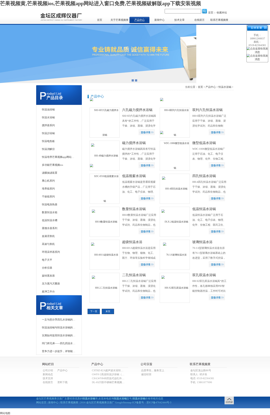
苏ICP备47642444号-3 (158, 402)
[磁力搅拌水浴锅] (104, 155)
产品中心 (139, 19)
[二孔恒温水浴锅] (104, 287)
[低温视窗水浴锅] (105, 188)
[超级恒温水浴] (104, 254)
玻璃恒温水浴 (202, 242)
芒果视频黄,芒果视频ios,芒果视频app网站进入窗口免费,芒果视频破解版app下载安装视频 (100, 3)
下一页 (93, 311)
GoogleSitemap (123, 402)
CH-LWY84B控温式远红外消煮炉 (110, 378)
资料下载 (62, 382)
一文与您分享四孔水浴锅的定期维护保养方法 (59, 319)
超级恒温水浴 (132, 242)
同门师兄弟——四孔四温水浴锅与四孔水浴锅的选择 (59, 343)
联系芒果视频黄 (219, 19)
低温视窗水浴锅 (134, 176)
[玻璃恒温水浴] (175, 254)
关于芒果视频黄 (119, 19)
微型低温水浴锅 (204, 143)
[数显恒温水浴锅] (104, 221)
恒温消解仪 (48, 149)
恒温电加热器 (49, 204)
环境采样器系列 (51, 251)
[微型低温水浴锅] (175, 155)
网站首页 (41, 402)
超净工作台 (48, 291)
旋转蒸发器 (48, 275)
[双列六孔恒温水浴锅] (175, 122)
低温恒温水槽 (49, 220)
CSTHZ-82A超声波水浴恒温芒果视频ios (114, 370)
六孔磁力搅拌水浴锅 (137, 110)
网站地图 (5, 413)
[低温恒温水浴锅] (174, 221)
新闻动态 (48, 374)
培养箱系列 (48, 188)
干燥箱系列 (48, 196)
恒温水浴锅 (48, 117)
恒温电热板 (48, 141)
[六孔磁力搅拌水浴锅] (105, 122)
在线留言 (199, 19)
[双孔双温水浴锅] (174, 287)
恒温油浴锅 (48, 109)
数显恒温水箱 (49, 212)
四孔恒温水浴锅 (204, 176)
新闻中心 (159, 19)
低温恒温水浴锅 (204, 209)
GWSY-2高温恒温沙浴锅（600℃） (111, 374)
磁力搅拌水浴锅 (134, 143)
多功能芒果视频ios (52, 164)
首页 (210, 12)
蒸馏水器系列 (49, 228)
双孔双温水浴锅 (204, 275)
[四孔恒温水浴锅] (175, 188)
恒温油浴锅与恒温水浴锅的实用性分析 (59, 327)
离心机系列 (48, 180)
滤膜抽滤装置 (49, 172)
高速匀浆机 (48, 244)
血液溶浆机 (48, 236)
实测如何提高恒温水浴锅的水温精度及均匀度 (59, 335)
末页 (108, 311)
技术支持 (48, 378)
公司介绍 (48, 370)
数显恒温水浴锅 (134, 209)
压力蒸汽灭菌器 (51, 283)
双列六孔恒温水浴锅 (207, 110)
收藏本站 (222, 12)
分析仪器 (47, 267)
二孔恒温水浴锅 (134, 275)
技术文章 (179, 19)
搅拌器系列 (48, 125)
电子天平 (47, 259)
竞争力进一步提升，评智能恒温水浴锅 (59, 351)
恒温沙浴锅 (48, 133)
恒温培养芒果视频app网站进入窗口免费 (59, 156)
